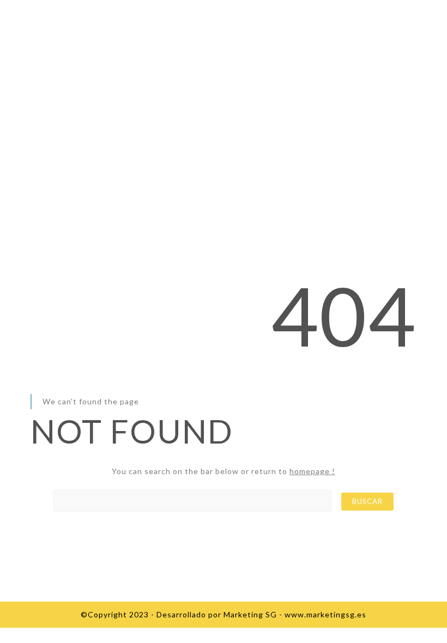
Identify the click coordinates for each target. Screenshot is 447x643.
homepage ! (312, 471)
